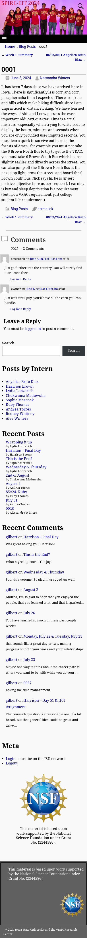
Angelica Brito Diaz (22, 382)
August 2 (13, 484)
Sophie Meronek (20, 400)
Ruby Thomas (17, 404)
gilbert (11, 537)
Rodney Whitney (20, 414)
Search (8, 343)
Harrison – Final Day (23, 450)
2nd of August (17, 475)
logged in (33, 329)
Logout (12, 763)
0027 (27, 683)
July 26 (29, 613)
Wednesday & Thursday (26, 467)
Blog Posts (27, 46)
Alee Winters (17, 418)
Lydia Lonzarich (19, 391)
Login (10, 759)
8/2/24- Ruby (16, 492)
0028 (10, 508)
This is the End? (19, 459)
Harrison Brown (19, 386)
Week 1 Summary (17, 55)
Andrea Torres (18, 409)
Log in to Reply (20, 279)
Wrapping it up (19, 442)
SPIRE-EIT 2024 (20, 3)
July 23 (29, 660)
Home (10, 46)
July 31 (11, 500)
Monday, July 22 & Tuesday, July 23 (52, 636)
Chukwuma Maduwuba (26, 395)
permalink (45, 209)
